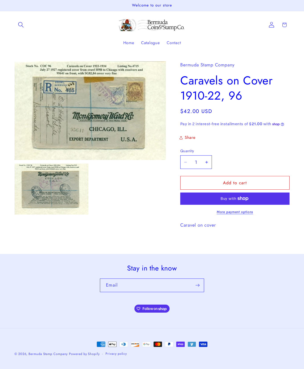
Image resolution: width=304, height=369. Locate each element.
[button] (20, 24)
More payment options (235, 211)
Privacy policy (116, 353)
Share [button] (190, 137)
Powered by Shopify (84, 354)
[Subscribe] (197, 285)
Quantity (187, 151)
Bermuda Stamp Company (48, 354)
